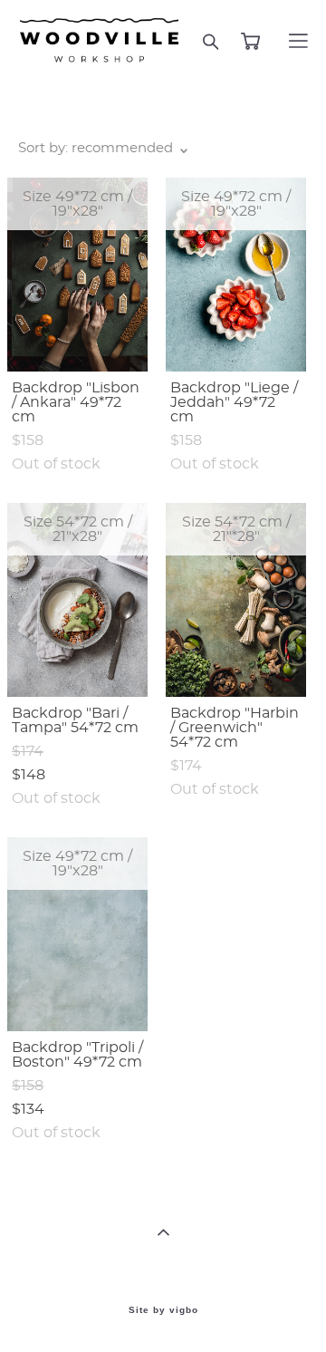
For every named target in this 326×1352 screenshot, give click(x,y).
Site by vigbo (163, 1310)
